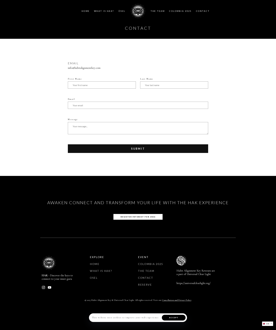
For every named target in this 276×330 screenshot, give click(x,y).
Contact (203, 11)
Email (71, 99)
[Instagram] (43, 287)
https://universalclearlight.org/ (194, 283)
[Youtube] (49, 287)
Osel (94, 277)
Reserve (145, 284)
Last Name (146, 78)
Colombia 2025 (180, 11)
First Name (75, 78)
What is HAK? (104, 11)
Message (73, 119)
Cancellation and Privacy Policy (176, 300)
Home (86, 11)
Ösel (121, 11)
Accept (173, 318)
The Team (158, 11)
